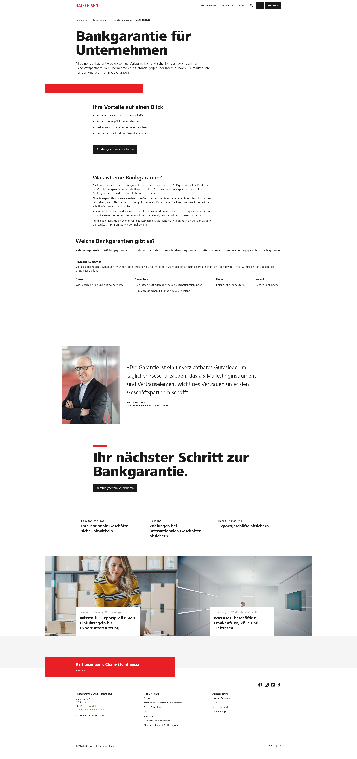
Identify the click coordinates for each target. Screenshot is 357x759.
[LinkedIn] (273, 685)
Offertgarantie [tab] (211, 250)
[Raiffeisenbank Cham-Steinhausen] (87, 5)
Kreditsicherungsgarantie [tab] (241, 250)
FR (275, 746)
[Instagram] (267, 685)
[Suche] (251, 5)
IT (280, 746)
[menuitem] (209, 5)
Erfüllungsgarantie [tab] (115, 250)
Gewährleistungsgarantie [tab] (180, 250)
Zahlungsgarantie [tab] (87, 250)
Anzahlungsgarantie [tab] (145, 250)
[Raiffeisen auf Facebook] (260, 685)
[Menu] (260, 5)
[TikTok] (279, 685)
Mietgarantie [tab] (271, 250)
